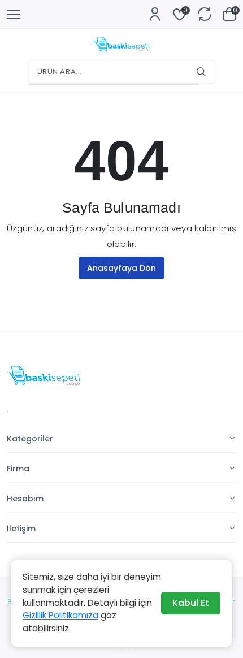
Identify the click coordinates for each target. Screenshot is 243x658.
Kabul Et (190, 602)
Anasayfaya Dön (121, 268)
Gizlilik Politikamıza (60, 615)
